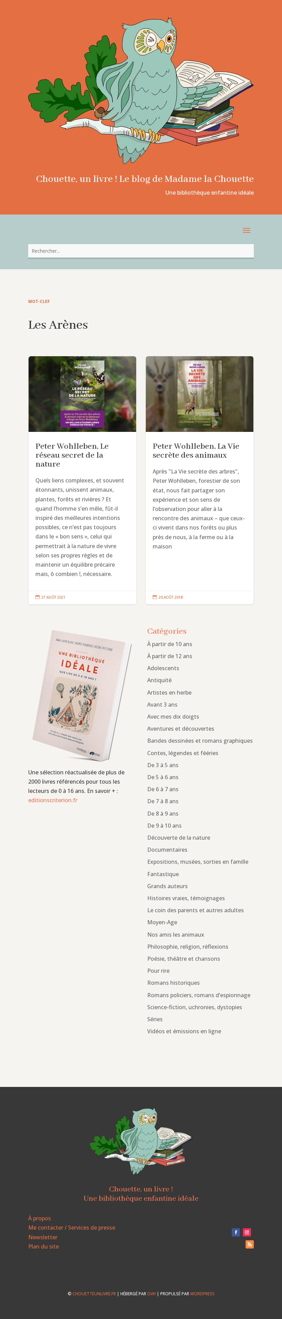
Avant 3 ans (162, 704)
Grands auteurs (167, 886)
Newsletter (42, 1237)
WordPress (202, 1294)
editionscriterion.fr (52, 800)
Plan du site (43, 1246)
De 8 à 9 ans (162, 813)
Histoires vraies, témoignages (186, 898)
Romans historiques (173, 982)
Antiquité (159, 680)
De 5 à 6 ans (162, 777)
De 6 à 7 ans (162, 789)
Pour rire (158, 970)
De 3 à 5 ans (162, 765)
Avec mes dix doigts (173, 716)
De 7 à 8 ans (162, 801)
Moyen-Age (162, 922)
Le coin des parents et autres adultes (195, 910)
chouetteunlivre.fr (94, 1294)
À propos (39, 1218)
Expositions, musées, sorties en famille (197, 861)
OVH (151, 1294)
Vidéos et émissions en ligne (184, 1031)
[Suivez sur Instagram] (247, 1232)
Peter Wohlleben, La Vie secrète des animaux (199, 480)
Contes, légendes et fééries (182, 753)
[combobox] (141, 251)
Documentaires (167, 849)
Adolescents (163, 668)
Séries (155, 1019)
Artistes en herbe (169, 692)
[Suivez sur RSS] (250, 1244)
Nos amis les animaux (175, 934)
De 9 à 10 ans (164, 825)
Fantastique (163, 874)
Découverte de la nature (178, 837)
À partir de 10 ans (169, 644)
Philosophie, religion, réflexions (187, 946)
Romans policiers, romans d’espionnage (198, 995)
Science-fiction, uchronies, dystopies (194, 1007)
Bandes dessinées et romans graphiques (200, 740)
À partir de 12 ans (169, 656)
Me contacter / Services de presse (71, 1227)
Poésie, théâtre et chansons (183, 958)
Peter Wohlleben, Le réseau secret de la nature (82, 480)
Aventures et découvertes (180, 728)
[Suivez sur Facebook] (236, 1232)
